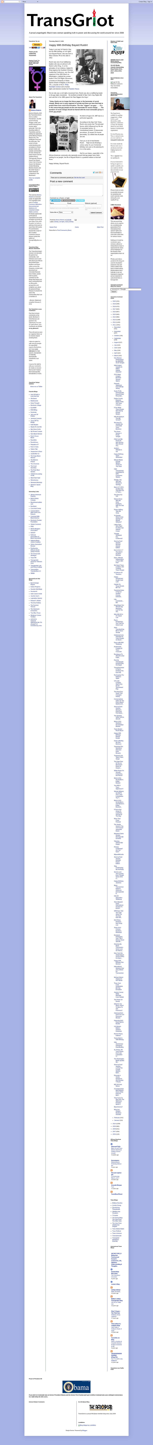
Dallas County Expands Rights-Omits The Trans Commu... (119, 402)
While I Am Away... (116, 1291)
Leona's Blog (115, 1284)
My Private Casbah (36, 431)
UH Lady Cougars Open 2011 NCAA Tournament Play (118, 685)
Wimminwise (34, 480)
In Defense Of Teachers (118, 573)
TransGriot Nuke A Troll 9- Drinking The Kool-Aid (119, 670)
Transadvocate (116, 1235)
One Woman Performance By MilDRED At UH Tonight (119, 360)
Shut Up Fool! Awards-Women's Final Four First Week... (118, 710)
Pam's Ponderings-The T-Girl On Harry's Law (119, 622)
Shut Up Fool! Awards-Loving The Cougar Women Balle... (118, 1069)
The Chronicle (35, 464)
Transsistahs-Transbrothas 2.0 (36, 570)
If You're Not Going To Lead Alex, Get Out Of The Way (118, 813)
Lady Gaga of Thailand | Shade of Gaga (116, 1329)
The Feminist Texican (34, 606)
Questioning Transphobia (116, 1208)
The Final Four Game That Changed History (118, 694)
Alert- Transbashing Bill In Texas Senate (119, 630)
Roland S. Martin (36, 600)
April (115, 353)
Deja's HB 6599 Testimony (119, 643)
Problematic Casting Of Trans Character (118, 649)
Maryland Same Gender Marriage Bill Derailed (119, 836)
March (116, 355)
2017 (114, 309)
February (117, 1117)
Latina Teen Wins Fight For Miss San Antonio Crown (119, 528)
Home (77, 227)
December (117, 327)
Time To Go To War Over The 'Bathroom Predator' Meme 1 (119, 1101)
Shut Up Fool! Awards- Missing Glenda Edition (118, 544)
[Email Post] (75, 219)
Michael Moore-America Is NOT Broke (119, 979)
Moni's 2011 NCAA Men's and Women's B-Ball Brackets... (119, 804)
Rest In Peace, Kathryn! (118, 1034)
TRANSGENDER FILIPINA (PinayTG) (116, 1355)
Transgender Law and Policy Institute (36, 566)
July (115, 345)
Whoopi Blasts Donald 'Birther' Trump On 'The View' (118, 463)
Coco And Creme (36, 508)
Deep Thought (35, 403)
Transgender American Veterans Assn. (36, 561)
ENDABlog (34, 410)
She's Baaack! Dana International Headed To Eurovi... (118, 905)
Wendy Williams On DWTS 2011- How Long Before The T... (119, 795)
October (116, 335)
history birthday (69, 221)
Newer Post (53, 227)
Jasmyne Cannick (36, 418)
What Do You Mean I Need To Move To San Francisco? (119, 1007)
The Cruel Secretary (34, 466)
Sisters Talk (34, 449)
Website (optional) (91, 203)
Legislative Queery (36, 598)
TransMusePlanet (116, 1194)
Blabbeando (34, 401)
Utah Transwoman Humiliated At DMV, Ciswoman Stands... (119, 473)
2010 (114, 1123)
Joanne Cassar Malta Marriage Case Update (119, 994)
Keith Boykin (34, 424)
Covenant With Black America (35, 517)
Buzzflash (34, 506)
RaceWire (34, 440)
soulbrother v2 (35, 454)
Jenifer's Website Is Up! (118, 449)
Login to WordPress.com (68, 200)
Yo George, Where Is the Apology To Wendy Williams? (118, 519)
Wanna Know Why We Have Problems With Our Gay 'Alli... (119, 503)
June (116, 348)
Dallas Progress (35, 587)
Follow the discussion (101, 172)
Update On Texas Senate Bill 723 (119, 586)
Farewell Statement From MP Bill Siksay (118, 386)
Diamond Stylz (115, 1146)
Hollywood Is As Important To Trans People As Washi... (119, 637)
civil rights (62, 221)
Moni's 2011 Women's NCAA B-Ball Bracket (118, 724)
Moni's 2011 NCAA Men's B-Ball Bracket (118, 780)
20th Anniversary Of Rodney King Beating (119, 1045)
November (117, 331)
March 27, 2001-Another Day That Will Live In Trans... (119, 489)
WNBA (33, 573)
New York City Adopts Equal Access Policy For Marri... (119, 955)
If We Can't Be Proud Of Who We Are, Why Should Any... (119, 442)
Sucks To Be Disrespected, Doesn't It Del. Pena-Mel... (119, 393)
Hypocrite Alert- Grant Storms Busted (119, 1022)
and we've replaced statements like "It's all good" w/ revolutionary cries (36, 622)
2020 (114, 301)
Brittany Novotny (117, 1203)
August (116, 342)
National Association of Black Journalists (36, 536)
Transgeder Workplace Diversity (115, 1239)
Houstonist (34, 591)
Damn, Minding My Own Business (118, 742)
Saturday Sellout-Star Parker (118, 842)
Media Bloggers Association (35, 529)
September (117, 338)
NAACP (33, 532)
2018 (114, 306)
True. (112, 1187)
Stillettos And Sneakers (116, 1212)
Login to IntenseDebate (55, 200)
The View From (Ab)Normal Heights (117, 1224)
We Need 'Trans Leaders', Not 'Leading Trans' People (119, 567)
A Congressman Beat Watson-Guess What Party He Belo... (119, 1092)
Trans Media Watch (118, 1229)
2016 (114, 311)
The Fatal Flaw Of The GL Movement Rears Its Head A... (118, 765)
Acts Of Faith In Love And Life (35, 395)
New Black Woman (36, 434)
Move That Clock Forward (117, 820)
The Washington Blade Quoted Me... (119, 1060)
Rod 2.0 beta (34, 447)
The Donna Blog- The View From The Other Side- (117, 1219)
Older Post (100, 227)
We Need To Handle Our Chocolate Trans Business (118, 426)
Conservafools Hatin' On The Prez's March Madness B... (119, 701)
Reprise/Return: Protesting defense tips (116, 1163)
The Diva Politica (36, 603)
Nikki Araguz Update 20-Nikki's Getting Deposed (118, 369)
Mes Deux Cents (36, 429)
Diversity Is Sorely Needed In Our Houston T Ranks (118, 1079)
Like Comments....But (119, 601)
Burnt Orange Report (35, 583)
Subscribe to (54, 212)
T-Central (115, 1215)
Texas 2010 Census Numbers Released (118, 930)
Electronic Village (36, 405)
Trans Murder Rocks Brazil (118, 729)
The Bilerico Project (34, 460)
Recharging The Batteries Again (119, 676)
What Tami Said (35, 478)
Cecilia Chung (116, 1205)
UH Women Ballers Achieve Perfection (118, 1029)
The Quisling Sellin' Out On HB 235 (119, 717)
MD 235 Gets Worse (118, 1085)
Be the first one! (79, 177)
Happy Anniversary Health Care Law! (118, 579)
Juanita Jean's (35, 596)
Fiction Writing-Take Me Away (118, 511)
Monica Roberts (36, 110)
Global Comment (36, 524)
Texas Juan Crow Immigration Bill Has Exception (118, 986)
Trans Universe (117, 1233)
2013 (114, 319)
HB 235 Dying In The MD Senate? (119, 418)
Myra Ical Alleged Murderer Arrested (117, 1112)
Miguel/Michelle (119, 854)
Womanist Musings (36, 482)
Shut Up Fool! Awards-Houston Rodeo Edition (118, 860)
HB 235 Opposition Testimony (118, 897)
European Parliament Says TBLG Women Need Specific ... (119, 938)
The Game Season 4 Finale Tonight (118, 434)
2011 (114, 325)
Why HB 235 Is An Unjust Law (118, 616)
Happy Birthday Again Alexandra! (118, 455)
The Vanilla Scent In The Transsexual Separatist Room (118, 828)
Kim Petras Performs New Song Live (118, 922)
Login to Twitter (80, 200)
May (115, 350)
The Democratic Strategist (35, 554)
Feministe (34, 412)
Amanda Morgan (116, 1185)
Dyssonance (115, 1160)
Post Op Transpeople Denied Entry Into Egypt (119, 662)
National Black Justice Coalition (36, 541)
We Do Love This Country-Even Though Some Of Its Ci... (119, 875)
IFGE (32, 526)
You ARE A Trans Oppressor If (118, 787)
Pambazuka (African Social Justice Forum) (35, 550)
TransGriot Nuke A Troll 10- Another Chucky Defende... (119, 593)
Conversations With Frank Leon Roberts (36, 512)
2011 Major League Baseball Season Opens (117, 378)
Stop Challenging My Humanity (119, 867)
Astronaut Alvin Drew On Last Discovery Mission (119, 1015)
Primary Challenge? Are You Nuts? (118, 849)
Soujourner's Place (36, 451)
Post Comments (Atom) (64, 230)
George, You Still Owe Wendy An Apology (118, 482)
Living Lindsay (115, 1290)
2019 (114, 304)
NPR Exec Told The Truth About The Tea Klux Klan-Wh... (118, 914)
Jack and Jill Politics (34, 415)
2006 (114, 1134)
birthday (56, 221)
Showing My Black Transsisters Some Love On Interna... (118, 947)
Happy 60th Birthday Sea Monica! (119, 962)
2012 (114, 322)
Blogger (84, 1430)
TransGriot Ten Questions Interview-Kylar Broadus (118, 750)
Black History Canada (35, 499)
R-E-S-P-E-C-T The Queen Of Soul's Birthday (118, 552)
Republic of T (35, 444)
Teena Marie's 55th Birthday (119, 1038)
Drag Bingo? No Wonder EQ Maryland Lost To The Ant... (119, 608)
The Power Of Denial (118, 1000)
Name (52, 203)
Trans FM (33, 558)
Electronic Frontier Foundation (36, 521)
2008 (114, 1129)
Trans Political (116, 1231)
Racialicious (34, 442)
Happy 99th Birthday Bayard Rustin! (117, 735)
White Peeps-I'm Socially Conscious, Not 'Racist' (119, 773)
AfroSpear (34, 398)
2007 (114, 1131)
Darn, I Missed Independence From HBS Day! (119, 560)
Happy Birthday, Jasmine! (119, 881)
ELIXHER (33, 407)
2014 (114, 317)
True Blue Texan (36, 613)
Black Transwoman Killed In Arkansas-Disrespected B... (119, 889)
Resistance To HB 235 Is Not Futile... (119, 656)
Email (69, 203)
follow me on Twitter (36, 386)
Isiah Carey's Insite (36, 594)
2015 (114, 314)
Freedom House (74, 89)
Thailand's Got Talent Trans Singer (118, 757)
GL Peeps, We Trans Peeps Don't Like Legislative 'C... (118, 1053)
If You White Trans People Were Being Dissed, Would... (119, 411)
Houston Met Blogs (36, 589)
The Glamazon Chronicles (35, 609)
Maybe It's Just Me (36, 427)
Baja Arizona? (118, 1107)
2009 (114, 1126)
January (117, 1120)
